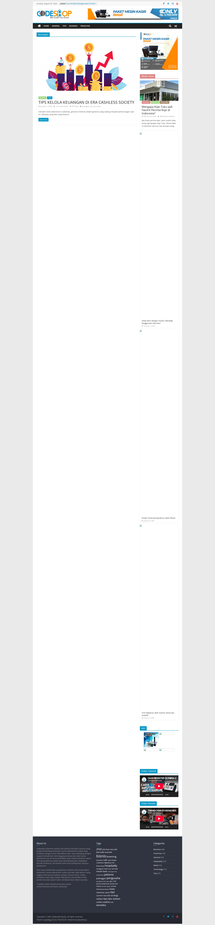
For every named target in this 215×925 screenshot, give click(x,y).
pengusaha (113, 878)
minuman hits (112, 871)
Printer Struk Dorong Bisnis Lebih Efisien (158, 518)
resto (112, 888)
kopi (109, 869)
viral (111, 902)
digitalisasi (108, 863)
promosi (106, 889)
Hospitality (164, 102)
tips (91, 106)
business (99, 860)
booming (111, 856)
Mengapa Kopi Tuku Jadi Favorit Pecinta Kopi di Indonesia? (157, 110)
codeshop (100, 863)
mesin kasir (101, 871)
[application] (159, 786)
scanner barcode (103, 895)
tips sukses (97, 106)
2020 (99, 849)
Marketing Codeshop (167, 116)
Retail (156, 865)
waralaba (101, 905)
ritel (112, 892)
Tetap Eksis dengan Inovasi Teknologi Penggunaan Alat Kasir (157, 322)
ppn (108, 881)
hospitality (111, 865)
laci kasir (115, 869)
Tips (64, 26)
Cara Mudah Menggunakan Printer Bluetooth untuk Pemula (80, 4)
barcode (113, 849)
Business (73, 26)
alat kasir (106, 849)
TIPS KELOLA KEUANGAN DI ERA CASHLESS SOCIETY (86, 102)
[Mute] (171, 794)
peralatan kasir (101, 881)
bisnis (101, 856)
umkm (99, 902)
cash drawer (112, 860)
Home (46, 26)
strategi (114, 895)
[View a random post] (175, 26)
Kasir (106, 869)
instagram (100, 869)
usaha (106, 901)
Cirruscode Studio (62, 106)
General (56, 26)
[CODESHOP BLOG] (39, 26)
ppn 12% (113, 881)
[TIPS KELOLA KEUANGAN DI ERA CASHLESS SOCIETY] (86, 40)
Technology (158, 869)
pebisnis (109, 874)
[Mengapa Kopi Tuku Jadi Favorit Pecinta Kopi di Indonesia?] (159, 82)
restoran (100, 892)
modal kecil (100, 875)
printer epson (106, 886)
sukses (99, 898)
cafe (105, 860)
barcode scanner (104, 852)
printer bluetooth (102, 884)
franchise (100, 866)
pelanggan (101, 878)
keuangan (85, 106)
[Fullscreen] (175, 794)
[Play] (143, 794)
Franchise (85, 26)
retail (107, 892)
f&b (113, 863)
